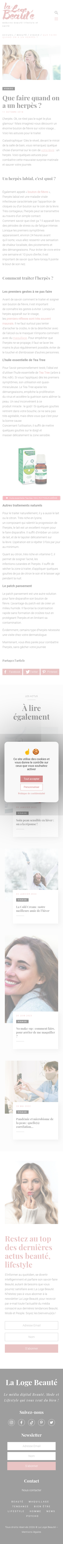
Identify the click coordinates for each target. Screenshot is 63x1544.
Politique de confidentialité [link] (31, 793)
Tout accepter (31, 778)
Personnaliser (31, 787)
